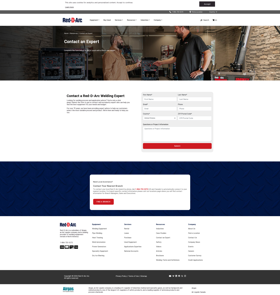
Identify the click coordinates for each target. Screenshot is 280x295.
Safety (158, 242)
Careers (191, 251)
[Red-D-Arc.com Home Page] (73, 20)
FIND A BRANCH (103, 202)
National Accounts (131, 251)
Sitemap (143, 276)
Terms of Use (133, 276)
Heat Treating (97, 238)
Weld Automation (98, 242)
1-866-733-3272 (66, 243)
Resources (131, 20)
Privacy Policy (121, 276)
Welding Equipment (99, 229)
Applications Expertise (132, 247)
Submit (177, 146)
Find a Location (194, 233)
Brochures (160, 256)
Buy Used (107, 20)
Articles (159, 251)
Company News (194, 242)
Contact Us (192, 238)
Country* (146, 114)
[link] (69, 7)
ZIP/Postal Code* (185, 114)
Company (157, 20)
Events (190, 247)
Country (212, 12)
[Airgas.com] (68, 289)
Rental (126, 229)
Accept (207, 4)
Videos (158, 247)
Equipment (94, 20)
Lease (126, 233)
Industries (144, 20)
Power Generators (99, 247)
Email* (145, 104)
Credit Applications (195, 260)
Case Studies (161, 233)
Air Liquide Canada (199, 292)
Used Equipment (130, 242)
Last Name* (182, 95)
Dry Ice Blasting (98, 256)
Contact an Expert (163, 238)
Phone (180, 104)
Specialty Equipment (100, 251)
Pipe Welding (97, 233)
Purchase (127, 238)
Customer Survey (194, 256)
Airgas (194, 288)
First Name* (147, 95)
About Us (191, 229)
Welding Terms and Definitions (167, 260)
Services (118, 20)
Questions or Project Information (155, 124)
